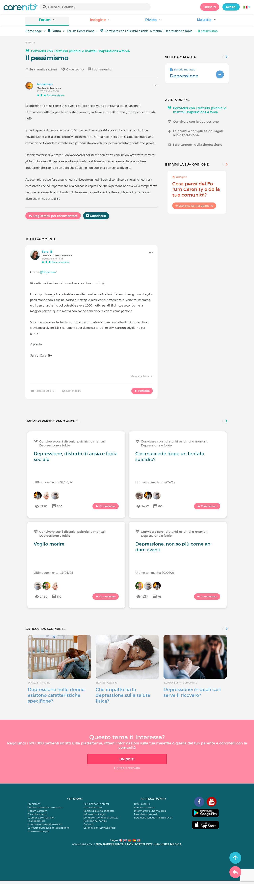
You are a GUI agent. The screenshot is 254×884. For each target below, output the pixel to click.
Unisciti (210, 7)
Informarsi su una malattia (150, 810)
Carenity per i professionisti (99, 827)
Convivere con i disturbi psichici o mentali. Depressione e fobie (148, 31)
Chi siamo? (34, 803)
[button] (47, 21)
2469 (43, 597)
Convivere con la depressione (196, 121)
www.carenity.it (83, 844)
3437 (145, 506)
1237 (144, 597)
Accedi (231, 7)
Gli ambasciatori (37, 814)
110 (59, 597)
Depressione (184, 76)
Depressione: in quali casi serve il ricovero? (192, 692)
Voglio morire (49, 544)
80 (160, 506)
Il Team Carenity (37, 810)
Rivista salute (142, 803)
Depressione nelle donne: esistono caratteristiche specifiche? (57, 695)
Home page (33, 31)
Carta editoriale (93, 807)
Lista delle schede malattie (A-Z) (153, 817)
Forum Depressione (80, 31)
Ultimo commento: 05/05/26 (155, 482)
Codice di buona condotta (99, 810)
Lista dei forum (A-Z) (146, 814)
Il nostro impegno (38, 831)
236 (59, 506)
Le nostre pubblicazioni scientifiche (48, 827)
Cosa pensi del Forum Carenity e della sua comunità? (196, 189)
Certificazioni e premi (96, 803)
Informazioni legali (95, 814)
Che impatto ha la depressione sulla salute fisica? (123, 695)
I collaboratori (36, 820)
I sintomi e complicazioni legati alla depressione (198, 133)
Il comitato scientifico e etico (45, 824)
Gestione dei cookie (95, 820)
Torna (31, 42)
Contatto (89, 824)
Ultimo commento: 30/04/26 (155, 572)
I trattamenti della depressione (197, 145)
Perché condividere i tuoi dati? (45, 807)
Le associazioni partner (41, 817)
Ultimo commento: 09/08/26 (53, 482)
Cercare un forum (144, 807)
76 (159, 597)
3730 (43, 506)
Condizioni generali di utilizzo (101, 817)
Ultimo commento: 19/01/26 (53, 572)
